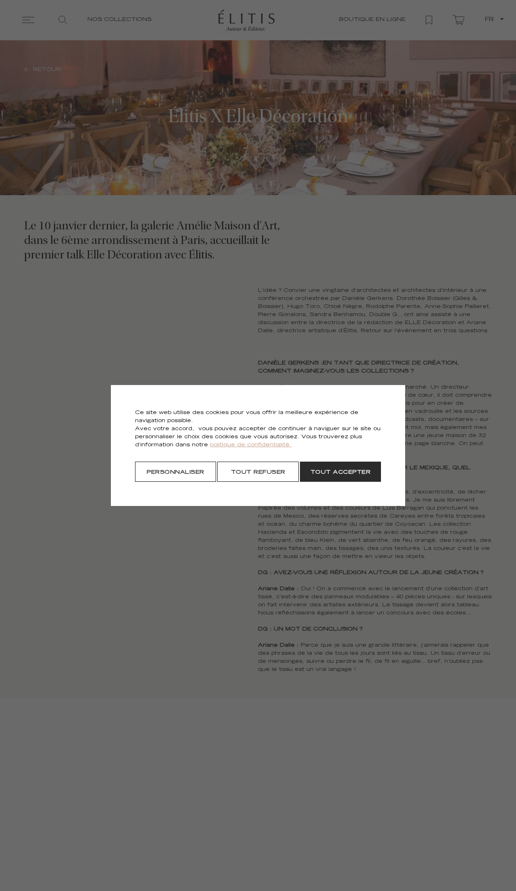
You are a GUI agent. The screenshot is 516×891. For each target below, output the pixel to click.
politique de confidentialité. (250, 445)
